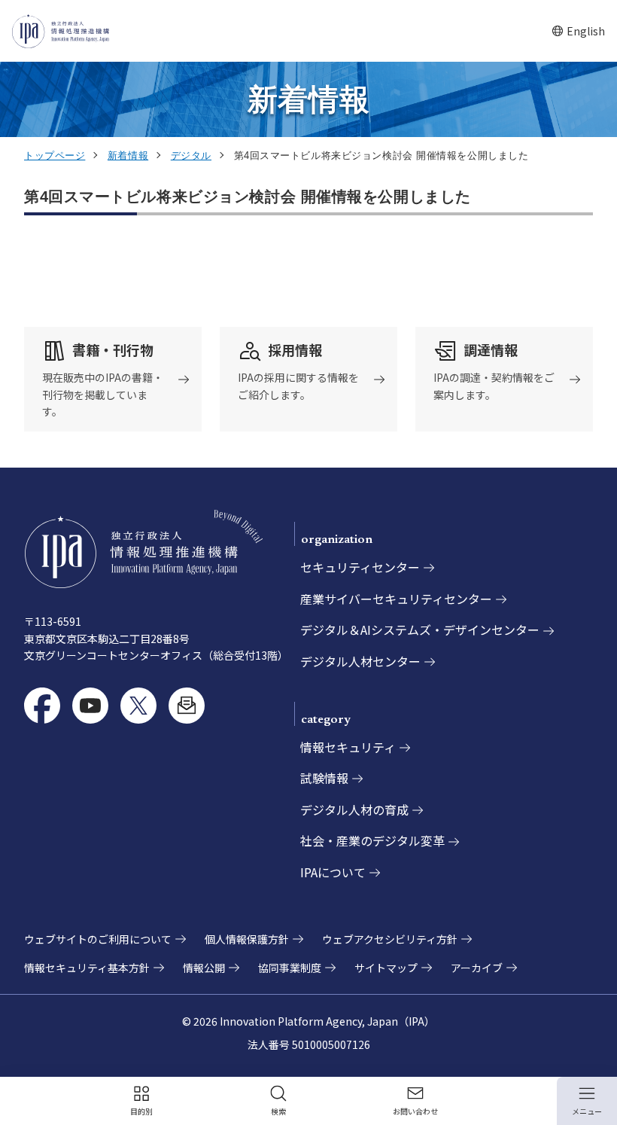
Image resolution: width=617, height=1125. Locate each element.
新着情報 (128, 155)
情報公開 (204, 967)
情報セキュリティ (348, 747)
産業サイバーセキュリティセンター (396, 599)
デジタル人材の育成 (354, 809)
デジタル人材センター (360, 661)
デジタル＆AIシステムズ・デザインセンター (419, 629)
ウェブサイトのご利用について (98, 939)
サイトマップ (386, 967)
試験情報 (324, 778)
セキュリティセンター (360, 567)
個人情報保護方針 (247, 939)
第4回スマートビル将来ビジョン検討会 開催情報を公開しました (247, 196)
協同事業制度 (289, 967)
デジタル (191, 155)
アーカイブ (477, 967)
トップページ (54, 155)
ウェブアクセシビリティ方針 (389, 939)
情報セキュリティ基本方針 (87, 967)
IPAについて (333, 872)
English (578, 31)
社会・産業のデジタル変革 (372, 840)
